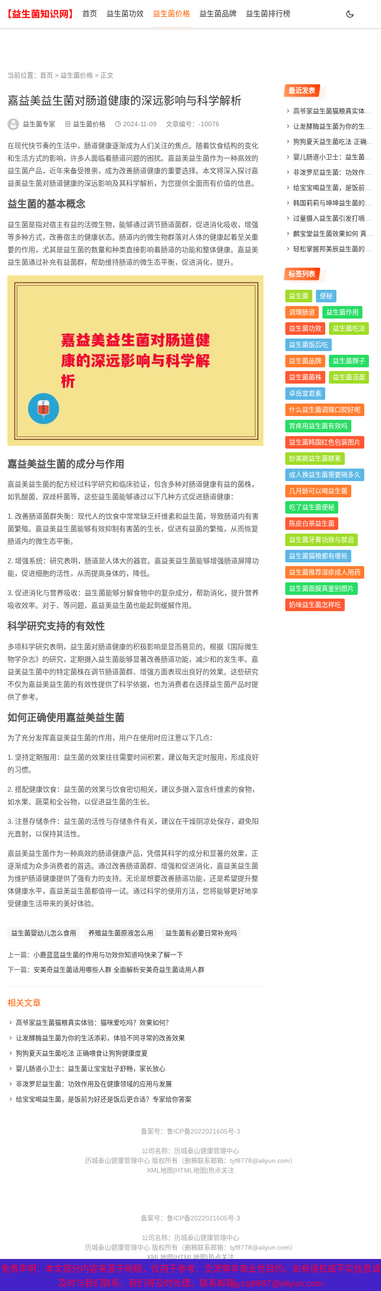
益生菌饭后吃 (308, 344)
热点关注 (221, 1170)
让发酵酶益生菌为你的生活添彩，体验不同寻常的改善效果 (100, 1038)
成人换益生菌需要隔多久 (325, 474)
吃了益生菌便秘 (312, 507)
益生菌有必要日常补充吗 (201, 933)
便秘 (326, 296)
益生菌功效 (125, 14)
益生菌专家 (39, 124)
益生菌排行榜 (268, 14)
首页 (89, 14)
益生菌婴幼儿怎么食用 (43, 933)
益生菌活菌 (349, 377)
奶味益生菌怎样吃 (315, 604)
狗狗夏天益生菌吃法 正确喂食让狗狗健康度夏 (82, 1053)
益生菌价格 (171, 14)
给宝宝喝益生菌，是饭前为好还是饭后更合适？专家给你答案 (103, 1099)
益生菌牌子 (349, 361)
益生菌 (299, 296)
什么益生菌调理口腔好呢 (325, 409)
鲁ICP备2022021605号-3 (203, 1131)
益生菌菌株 (305, 377)
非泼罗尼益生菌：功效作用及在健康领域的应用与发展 (94, 1084)
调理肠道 (302, 312)
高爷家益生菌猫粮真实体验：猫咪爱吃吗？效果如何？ (94, 1022)
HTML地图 (190, 1170)
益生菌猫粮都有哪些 (318, 556)
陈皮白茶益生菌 (312, 523)
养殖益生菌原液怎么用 (120, 933)
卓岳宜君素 (305, 393)
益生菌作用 (342, 312)
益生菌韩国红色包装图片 (325, 442)
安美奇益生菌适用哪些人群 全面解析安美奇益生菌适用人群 (118, 969)
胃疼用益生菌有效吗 (318, 426)
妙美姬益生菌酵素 (315, 458)
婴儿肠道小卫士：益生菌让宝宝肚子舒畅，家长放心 (90, 1068)
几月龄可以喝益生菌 (318, 491)
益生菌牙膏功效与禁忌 (321, 539)
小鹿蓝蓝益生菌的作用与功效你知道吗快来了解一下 (108, 954)
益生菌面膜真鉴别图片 (321, 588)
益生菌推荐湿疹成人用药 (325, 572)
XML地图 (160, 1170)
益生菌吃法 (349, 328)
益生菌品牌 (217, 14)
